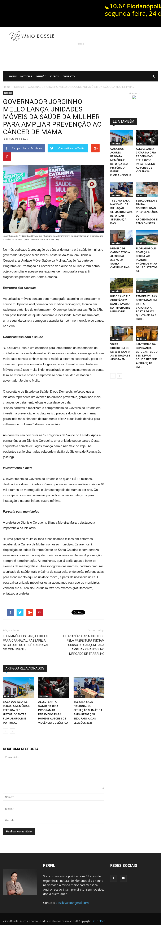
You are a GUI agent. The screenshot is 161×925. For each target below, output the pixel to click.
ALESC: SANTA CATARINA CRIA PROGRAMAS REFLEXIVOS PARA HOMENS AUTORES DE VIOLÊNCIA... (146, 160)
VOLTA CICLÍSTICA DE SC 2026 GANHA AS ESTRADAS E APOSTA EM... (120, 352)
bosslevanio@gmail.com (72, 903)
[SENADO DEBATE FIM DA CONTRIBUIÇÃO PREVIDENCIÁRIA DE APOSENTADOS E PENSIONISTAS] (147, 189)
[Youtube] (123, 878)
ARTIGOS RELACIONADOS (24, 668)
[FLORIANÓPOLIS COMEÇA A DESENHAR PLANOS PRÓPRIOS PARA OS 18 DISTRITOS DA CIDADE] (147, 237)
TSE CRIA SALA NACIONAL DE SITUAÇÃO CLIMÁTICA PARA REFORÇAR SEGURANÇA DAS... (121, 212)
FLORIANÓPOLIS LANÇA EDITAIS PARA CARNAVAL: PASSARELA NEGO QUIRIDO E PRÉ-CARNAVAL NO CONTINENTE (26, 642)
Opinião (41, 76)
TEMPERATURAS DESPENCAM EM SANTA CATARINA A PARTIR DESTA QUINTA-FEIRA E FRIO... (146, 308)
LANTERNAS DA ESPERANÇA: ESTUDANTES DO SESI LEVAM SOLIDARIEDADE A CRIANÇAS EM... (146, 355)
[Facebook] (113, 878)
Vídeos (54, 76)
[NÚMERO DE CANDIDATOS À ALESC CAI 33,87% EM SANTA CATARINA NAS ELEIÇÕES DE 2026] (121, 237)
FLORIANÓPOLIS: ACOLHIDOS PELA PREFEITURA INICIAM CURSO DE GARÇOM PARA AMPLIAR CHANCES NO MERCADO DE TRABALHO (83, 645)
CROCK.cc (99, 921)
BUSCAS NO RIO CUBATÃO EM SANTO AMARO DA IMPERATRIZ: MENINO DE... (120, 304)
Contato (68, 76)
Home (13, 76)
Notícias (26, 76)
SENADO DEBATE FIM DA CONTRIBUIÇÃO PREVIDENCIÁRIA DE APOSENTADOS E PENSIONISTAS (147, 212)
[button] (153, 76)
